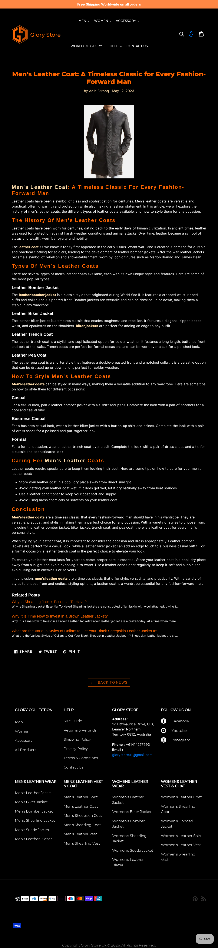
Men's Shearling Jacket (35, 820)
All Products (25, 750)
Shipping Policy (77, 739)
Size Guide (73, 721)
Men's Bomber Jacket (34, 811)
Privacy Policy (76, 749)
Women (22, 731)
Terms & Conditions (81, 758)
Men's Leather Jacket (33, 793)
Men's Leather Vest (80, 834)
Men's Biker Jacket (31, 802)
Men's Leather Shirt (81, 797)
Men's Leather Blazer (33, 839)
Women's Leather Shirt (181, 836)
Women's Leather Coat (181, 797)
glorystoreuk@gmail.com (132, 755)
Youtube (179, 731)
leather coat (29, 247)
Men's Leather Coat (40, 187)
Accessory (24, 740)
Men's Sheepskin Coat (83, 815)
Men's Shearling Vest (82, 843)
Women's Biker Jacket (132, 812)
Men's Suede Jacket (32, 830)
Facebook (180, 721)
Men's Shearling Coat (82, 825)
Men (19, 722)
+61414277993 (138, 744)
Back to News (112, 682)
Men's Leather (65, 460)
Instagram (181, 740)
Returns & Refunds (80, 730)
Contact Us (73, 767)
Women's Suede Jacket (132, 850)
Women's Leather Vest (181, 845)
